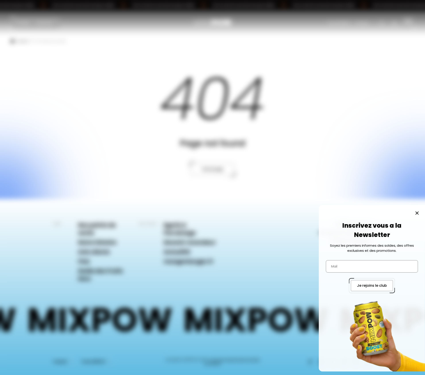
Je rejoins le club (372, 285)
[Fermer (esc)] (417, 213)
